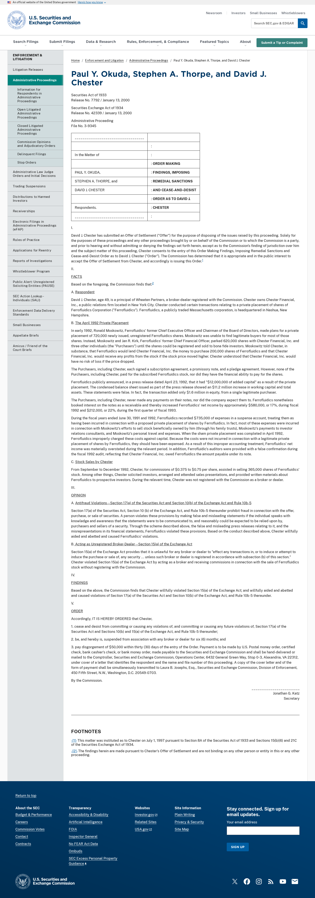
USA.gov (141, 829)
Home (75, 60)
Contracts (23, 844)
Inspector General (83, 837)
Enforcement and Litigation (104, 60)
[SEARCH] (303, 23)
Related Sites (145, 822)
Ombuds (75, 851)
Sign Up (237, 847)
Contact (21, 837)
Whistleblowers (293, 13)
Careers (21, 822)
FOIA (73, 829)
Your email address (242, 822)
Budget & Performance (33, 815)
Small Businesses (263, 13)
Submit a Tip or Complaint (282, 42)
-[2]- (74, 751)
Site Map (182, 829)
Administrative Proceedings (148, 60)
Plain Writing (185, 815)
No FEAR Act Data (83, 844)
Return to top (25, 796)
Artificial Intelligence (85, 822)
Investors (238, 13)
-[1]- (74, 741)
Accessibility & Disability (88, 815)
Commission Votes (30, 829)
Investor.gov (144, 815)
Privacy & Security (189, 822)
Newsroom (214, 13)
